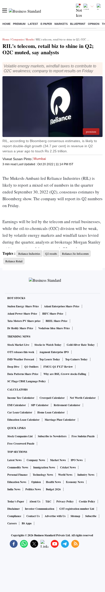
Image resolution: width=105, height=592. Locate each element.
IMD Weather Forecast (20, 359)
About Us (34, 501)
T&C (48, 501)
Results (30, 39)
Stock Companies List (20, 436)
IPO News (77, 460)
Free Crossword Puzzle (20, 443)
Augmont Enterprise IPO (54, 352)
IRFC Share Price (52, 313)
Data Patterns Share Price (22, 374)
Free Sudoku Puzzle (83, 436)
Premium (19, 23)
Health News (53, 482)
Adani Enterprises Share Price (61, 306)
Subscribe (90, 516)
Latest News (14, 460)
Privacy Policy (65, 501)
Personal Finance (17, 474)
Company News (36, 460)
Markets (61, 23)
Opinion (93, 23)
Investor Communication (39, 508)
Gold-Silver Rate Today (81, 344)
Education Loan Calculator (23, 419)
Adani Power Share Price (22, 313)
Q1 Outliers (31, 366)
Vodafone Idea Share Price (54, 328)
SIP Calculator (40, 405)
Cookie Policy (87, 501)
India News (13, 489)
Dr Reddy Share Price (20, 328)
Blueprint (77, 23)
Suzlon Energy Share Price (23, 306)
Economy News (75, 482)
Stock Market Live (18, 344)
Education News (16, 482)
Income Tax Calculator (20, 398)
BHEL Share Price (56, 321)
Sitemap (75, 516)
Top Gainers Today (76, 359)
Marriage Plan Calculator (60, 419)
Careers (12, 523)
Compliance (14, 516)
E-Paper (46, 23)
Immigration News (44, 467)
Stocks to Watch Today (48, 344)
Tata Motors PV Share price (24, 321)
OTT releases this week (20, 352)
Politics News (33, 489)
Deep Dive (13, 366)
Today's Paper (15, 501)
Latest (33, 23)
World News (65, 474)
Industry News (85, 474)
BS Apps (27, 523)
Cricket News (68, 467)
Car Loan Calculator (19, 412)
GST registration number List (76, 508)
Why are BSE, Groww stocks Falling (64, 374)
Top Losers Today (49, 359)
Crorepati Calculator (52, 398)
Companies (17, 39)
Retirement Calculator (67, 405)
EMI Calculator (16, 405)
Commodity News (17, 467)
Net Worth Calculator (83, 398)
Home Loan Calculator (51, 412)
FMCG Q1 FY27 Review (58, 366)
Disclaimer (13, 508)
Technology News (43, 474)
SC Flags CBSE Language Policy (26, 381)
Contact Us (33, 516)
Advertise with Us (55, 516)
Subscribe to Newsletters (52, 436)
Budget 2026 (53, 489)
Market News (58, 460)
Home (6, 23)
